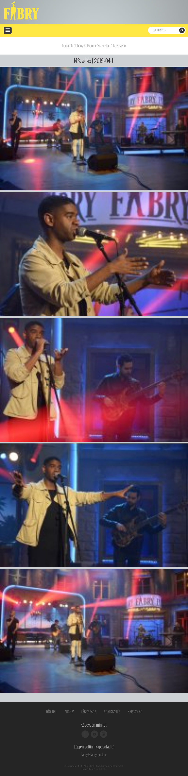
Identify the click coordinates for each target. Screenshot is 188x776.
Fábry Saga (88, 711)
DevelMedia (100, 768)
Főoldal (51, 711)
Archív (69, 711)
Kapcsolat (135, 711)
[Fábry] (20, 10)
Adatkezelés (112, 711)
